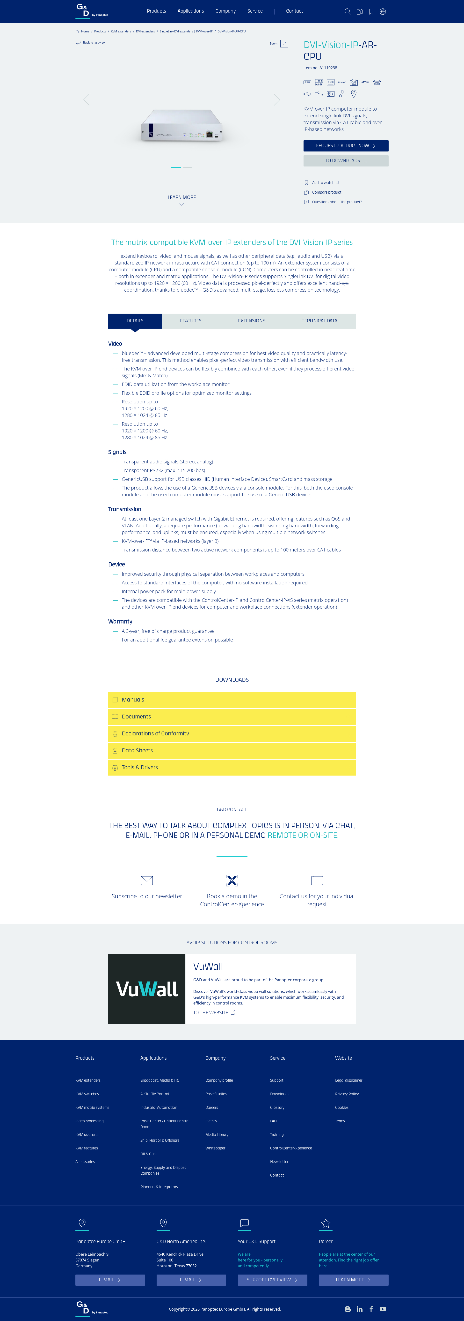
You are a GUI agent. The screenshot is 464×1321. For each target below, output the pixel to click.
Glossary (277, 1108)
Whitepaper (215, 1148)
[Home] (91, 11)
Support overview (269, 1280)
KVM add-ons (86, 1135)
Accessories (85, 1162)
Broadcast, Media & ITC (159, 1080)
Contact (294, 11)
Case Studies (216, 1094)
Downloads (279, 1094)
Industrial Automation (158, 1108)
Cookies (341, 1108)
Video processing (89, 1121)
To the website (210, 1013)
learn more (350, 1280)
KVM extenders (121, 31)
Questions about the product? (337, 202)
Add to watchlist (326, 183)
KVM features (86, 1148)
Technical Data (319, 321)
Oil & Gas (147, 1154)
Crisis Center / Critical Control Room (164, 1124)
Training (277, 1135)
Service (255, 11)
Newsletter (279, 1162)
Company (226, 11)
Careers (211, 1108)
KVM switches (87, 1094)
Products (156, 11)
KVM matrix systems (92, 1108)
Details (135, 321)
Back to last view (94, 42)
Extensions (251, 321)
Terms (340, 1121)
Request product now (342, 146)
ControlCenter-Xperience (291, 1148)
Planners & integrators (159, 1187)
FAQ (273, 1121)
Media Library (216, 1135)
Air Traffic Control (154, 1094)
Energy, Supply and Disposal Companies (164, 1170)
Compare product (326, 192)
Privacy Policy (347, 1094)
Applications (191, 11)
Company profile (219, 1080)
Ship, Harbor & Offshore (159, 1140)
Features (191, 321)
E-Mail (106, 1280)
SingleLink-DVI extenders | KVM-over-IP (186, 31)
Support (276, 1080)
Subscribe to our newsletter (147, 896)
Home (85, 31)
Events (211, 1121)
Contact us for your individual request (317, 900)
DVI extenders (145, 31)
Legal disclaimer (348, 1080)
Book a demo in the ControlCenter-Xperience (232, 900)
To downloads (343, 161)
